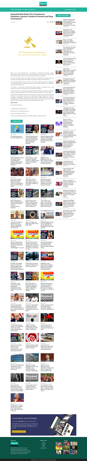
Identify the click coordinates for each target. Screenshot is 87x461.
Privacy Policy (43, 448)
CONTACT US (32, 9)
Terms (43, 446)
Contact (43, 445)
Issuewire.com (24, 73)
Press (43, 442)
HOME (12, 9)
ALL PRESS (25, 9)
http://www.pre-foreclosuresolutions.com (20, 111)
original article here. (41, 115)
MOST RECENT (18, 9)
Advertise (43, 443)
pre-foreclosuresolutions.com (35, 75)
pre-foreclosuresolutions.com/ (37, 100)
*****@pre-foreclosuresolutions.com (19, 108)
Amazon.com (21, 84)
